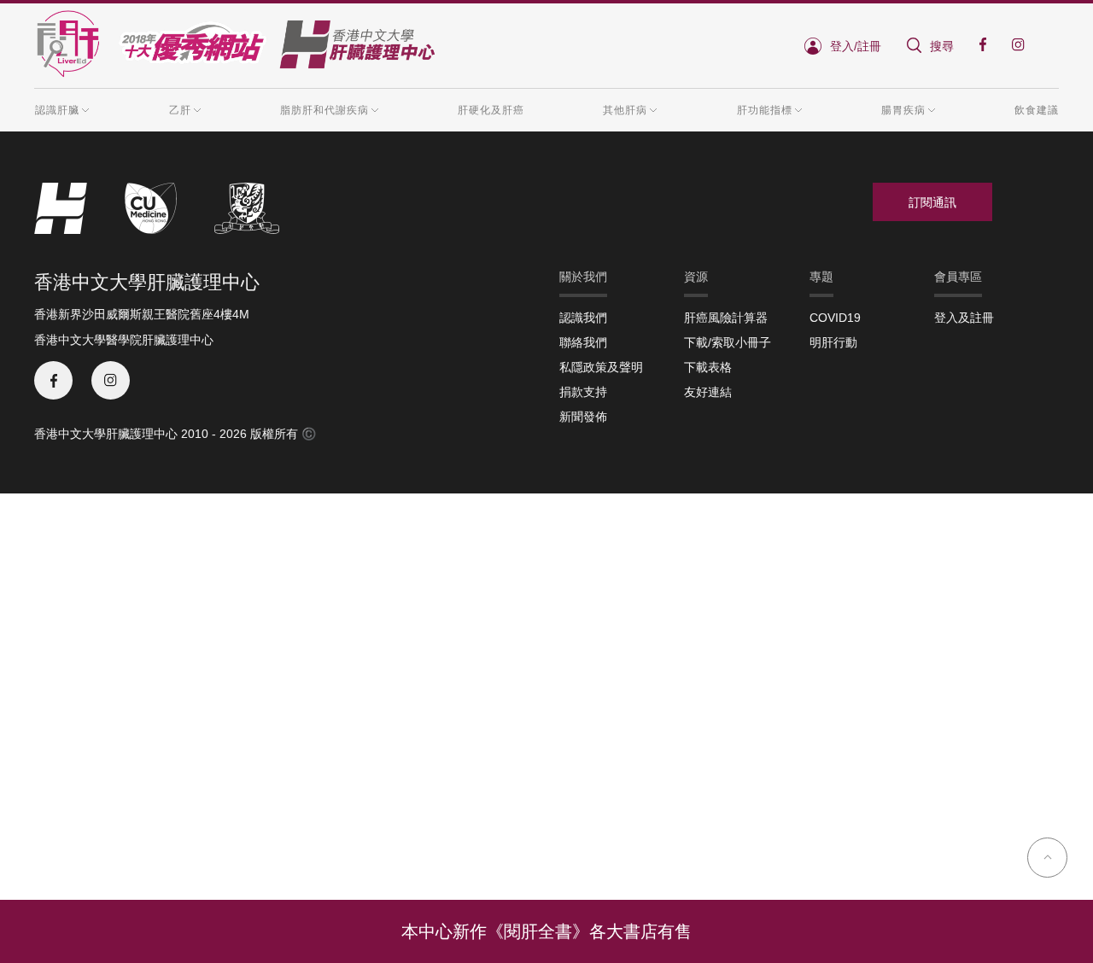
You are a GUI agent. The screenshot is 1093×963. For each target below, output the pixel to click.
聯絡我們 (583, 342)
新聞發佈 (583, 416)
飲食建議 (1036, 110)
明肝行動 (833, 342)
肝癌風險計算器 (726, 317)
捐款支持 (583, 392)
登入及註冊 (964, 317)
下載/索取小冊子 (727, 342)
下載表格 (708, 367)
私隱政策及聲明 (601, 367)
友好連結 (708, 392)
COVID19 (835, 317)
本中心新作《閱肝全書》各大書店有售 (546, 931)
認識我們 (583, 317)
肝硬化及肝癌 (491, 110)
